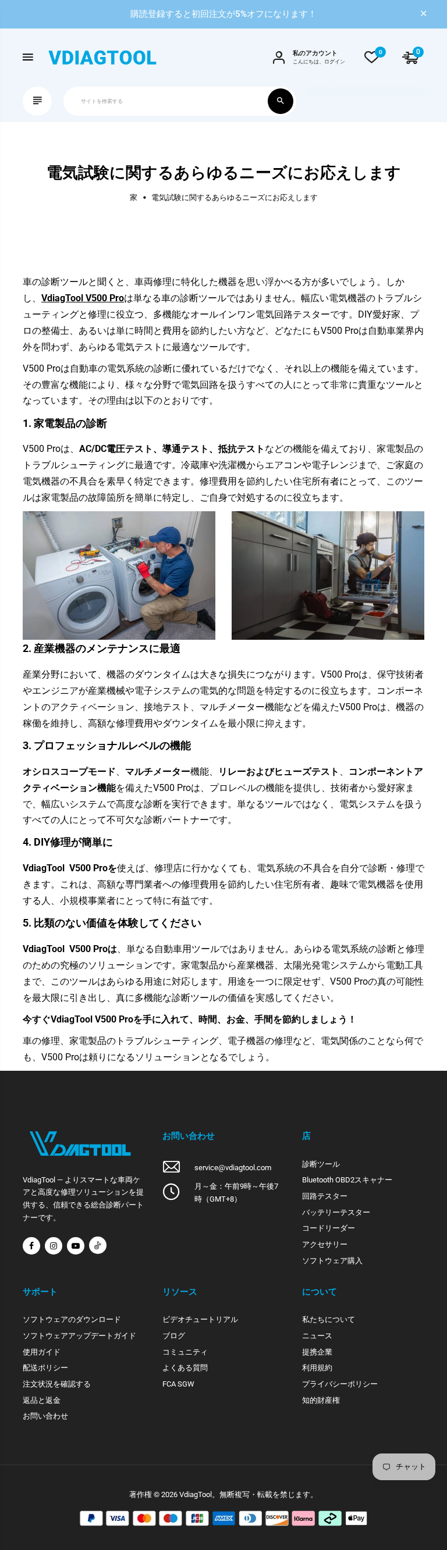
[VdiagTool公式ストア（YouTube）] (75, 1246)
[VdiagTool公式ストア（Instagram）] (53, 1246)
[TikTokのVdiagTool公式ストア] (98, 1245)
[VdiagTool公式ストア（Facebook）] (31, 1246)
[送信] (280, 101)
